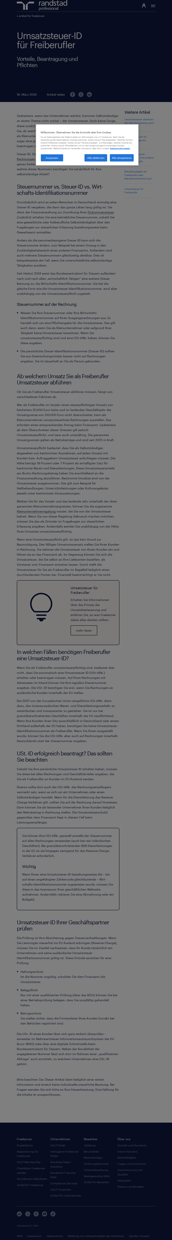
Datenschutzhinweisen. (120, 148)
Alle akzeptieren (122, 157)
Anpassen (52, 157)
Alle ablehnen (95, 157)
